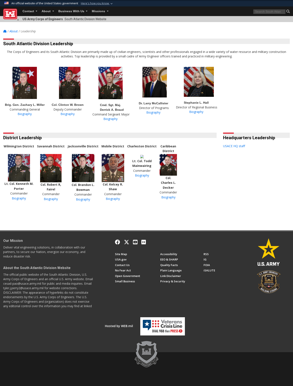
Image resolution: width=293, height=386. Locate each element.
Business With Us (71, 11)
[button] (97, 3)
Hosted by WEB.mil (119, 326)
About (46, 11)
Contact (29, 11)
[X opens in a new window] (126, 242)
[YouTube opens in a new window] (135, 242)
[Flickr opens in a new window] (143, 242)
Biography (25, 114)
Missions (99, 11)
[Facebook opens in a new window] (117, 242)
